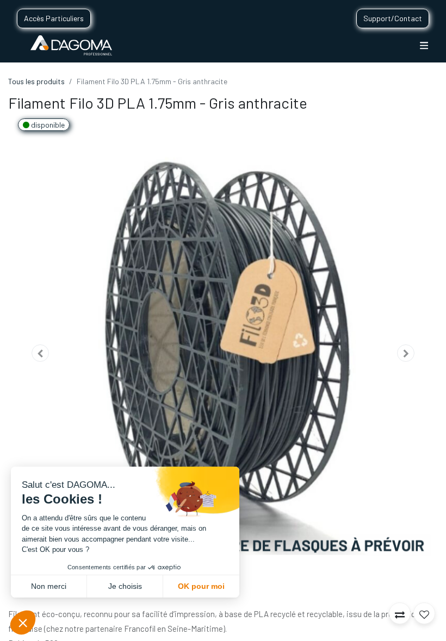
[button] (40, 353)
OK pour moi (201, 586)
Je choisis (125, 586)
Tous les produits (36, 81)
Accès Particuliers (54, 18)
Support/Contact (392, 18)
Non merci (48, 586)
